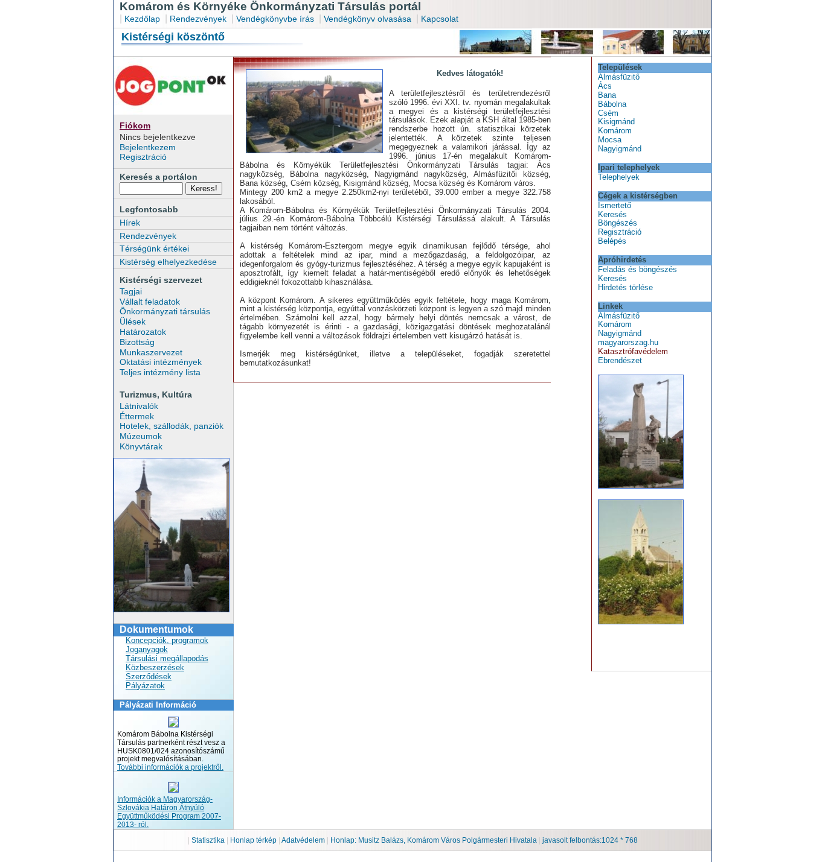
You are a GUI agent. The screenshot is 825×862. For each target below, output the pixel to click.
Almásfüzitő (619, 76)
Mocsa (609, 139)
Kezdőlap (142, 19)
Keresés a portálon (158, 177)
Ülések (133, 321)
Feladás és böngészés (637, 269)
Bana (607, 95)
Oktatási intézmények (161, 362)
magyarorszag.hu (628, 342)
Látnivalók (139, 406)
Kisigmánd (616, 121)
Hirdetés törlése (625, 287)
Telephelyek (619, 177)
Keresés (612, 214)
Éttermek (137, 416)
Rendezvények (198, 19)
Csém (608, 113)
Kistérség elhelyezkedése (168, 262)
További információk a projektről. (170, 767)
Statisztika (208, 840)
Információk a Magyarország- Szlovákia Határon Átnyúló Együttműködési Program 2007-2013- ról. (169, 812)
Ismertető (614, 205)
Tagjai (131, 291)
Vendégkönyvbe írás (276, 19)
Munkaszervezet (151, 352)
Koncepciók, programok (167, 640)
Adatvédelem (303, 840)
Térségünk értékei (154, 248)
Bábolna (612, 104)
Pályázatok (145, 685)
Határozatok (143, 332)
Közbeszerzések (155, 667)
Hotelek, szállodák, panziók (171, 426)
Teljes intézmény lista (160, 372)
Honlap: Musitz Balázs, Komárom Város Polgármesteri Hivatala (433, 840)
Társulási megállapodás (167, 658)
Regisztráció (143, 157)
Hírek (130, 222)
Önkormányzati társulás (165, 311)
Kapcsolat (439, 19)
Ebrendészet (620, 360)
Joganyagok (147, 649)
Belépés (612, 241)
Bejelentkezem (148, 147)
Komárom (615, 130)
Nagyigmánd (619, 148)
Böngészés (617, 222)
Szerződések (149, 676)
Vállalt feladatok (150, 301)
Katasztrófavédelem (633, 351)
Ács (605, 85)
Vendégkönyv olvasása (369, 19)
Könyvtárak (141, 446)
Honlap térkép (254, 840)
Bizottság (137, 342)
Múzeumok (141, 436)
